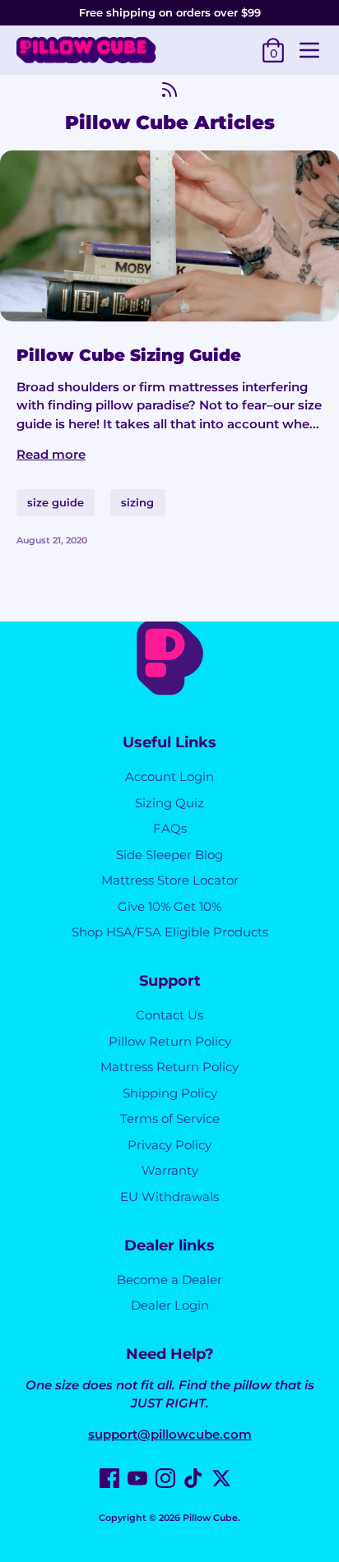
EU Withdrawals (169, 1196)
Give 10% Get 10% (169, 906)
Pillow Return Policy (170, 1041)
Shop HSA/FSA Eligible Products (170, 932)
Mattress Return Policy (169, 1066)
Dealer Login (170, 1305)
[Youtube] (137, 1478)
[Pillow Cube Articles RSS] (169, 89)
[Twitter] (221, 1478)
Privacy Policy (169, 1145)
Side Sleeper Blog (169, 854)
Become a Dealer (169, 1279)
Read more (51, 454)
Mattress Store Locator (170, 880)
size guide (55, 502)
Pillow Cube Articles (170, 122)
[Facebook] (109, 1478)
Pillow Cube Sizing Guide (128, 355)
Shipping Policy (170, 1093)
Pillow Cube (210, 1517)
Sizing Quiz (169, 803)
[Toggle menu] (309, 49)
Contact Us (169, 1015)
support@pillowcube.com (170, 1434)
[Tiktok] (193, 1478)
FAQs (170, 828)
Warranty (170, 1170)
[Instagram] (165, 1478)
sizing (137, 502)
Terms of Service (170, 1118)
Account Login (169, 776)
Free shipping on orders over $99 (170, 12)
